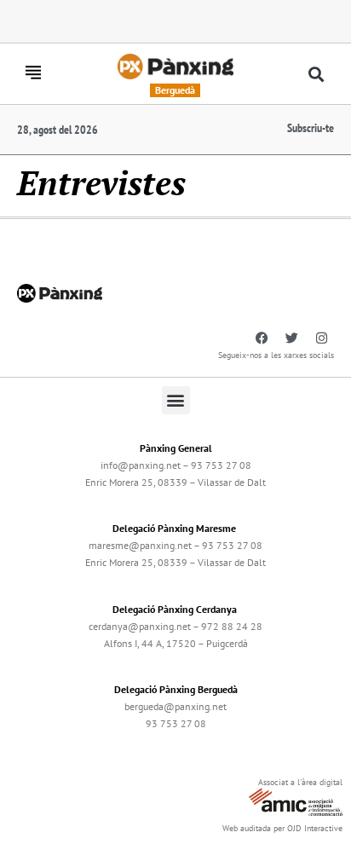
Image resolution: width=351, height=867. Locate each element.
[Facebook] (261, 338)
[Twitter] (291, 338)
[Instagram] (321, 338)
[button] (316, 74)
